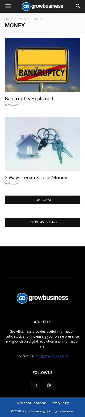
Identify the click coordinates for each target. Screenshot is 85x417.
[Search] (78, 6)
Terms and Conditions (31, 403)
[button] (8, 6)
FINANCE (23, 19)
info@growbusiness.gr (51, 356)
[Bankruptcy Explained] (42, 65)
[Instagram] (49, 385)
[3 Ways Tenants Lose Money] (42, 144)
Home (9, 19)
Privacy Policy (60, 403)
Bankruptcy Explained (29, 98)
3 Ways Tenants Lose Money (36, 177)
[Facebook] (36, 385)
